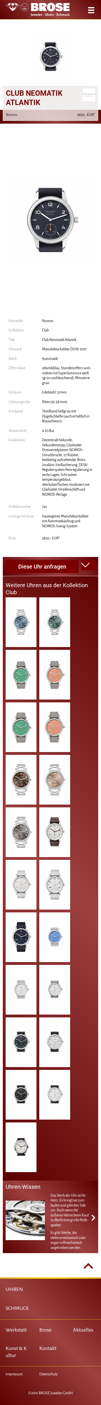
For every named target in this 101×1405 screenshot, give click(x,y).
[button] (88, 565)
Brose (45, 1330)
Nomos (47, 321)
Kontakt (47, 1348)
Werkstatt (16, 1330)
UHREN (14, 1289)
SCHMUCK (17, 1308)
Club (45, 330)
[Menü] (91, 10)
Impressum (14, 1374)
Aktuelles (83, 1330)
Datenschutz (48, 1374)
